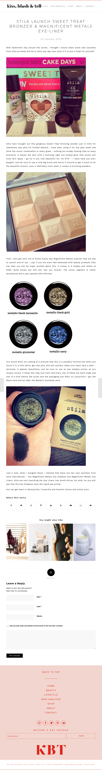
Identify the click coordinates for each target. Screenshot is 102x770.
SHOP (51, 703)
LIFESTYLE (51, 694)
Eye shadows (59, 477)
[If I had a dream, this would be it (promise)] (17, 542)
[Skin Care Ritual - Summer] (84, 542)
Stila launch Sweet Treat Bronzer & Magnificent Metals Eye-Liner (51, 26)
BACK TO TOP (51, 672)
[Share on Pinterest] (41, 505)
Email (39, 606)
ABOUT (51, 708)
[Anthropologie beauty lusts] (40, 542)
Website (39, 616)
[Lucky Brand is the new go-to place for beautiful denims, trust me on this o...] (100, 388)
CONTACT (51, 712)
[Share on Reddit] (81, 505)
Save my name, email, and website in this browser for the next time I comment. (36, 626)
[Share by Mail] (91, 505)
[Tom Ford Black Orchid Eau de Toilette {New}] (62, 542)
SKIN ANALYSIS (51, 699)
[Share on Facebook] (11, 505)
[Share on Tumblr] (61, 505)
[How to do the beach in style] (2, 385)
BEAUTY (51, 690)
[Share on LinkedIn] (51, 505)
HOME (51, 685)
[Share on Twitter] (21, 505)
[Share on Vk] (71, 505)
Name (39, 597)
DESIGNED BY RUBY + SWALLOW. (80, 764)
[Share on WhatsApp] (31, 505)
